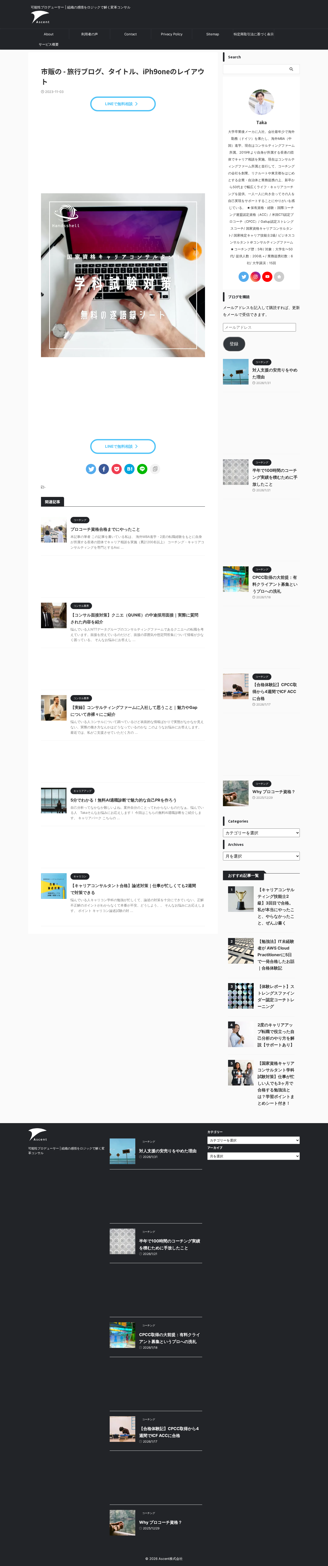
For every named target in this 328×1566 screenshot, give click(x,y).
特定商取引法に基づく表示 (254, 34)
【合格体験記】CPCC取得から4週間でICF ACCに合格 (274, 691)
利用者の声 (89, 34)
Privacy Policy (171, 34)
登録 (234, 343)
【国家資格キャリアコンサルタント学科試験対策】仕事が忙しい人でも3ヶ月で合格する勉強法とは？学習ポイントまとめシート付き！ (276, 1083)
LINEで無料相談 (119, 103)
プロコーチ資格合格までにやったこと (105, 529)
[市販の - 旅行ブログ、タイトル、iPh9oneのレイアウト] (129, 469)
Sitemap (212, 34)
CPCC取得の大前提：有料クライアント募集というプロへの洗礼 (275, 584)
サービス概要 (49, 44)
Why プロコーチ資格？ (273, 791)
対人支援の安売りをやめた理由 (168, 1150)
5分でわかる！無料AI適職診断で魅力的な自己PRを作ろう (123, 800)
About (49, 34)
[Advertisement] (123, 152)
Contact (130, 34)
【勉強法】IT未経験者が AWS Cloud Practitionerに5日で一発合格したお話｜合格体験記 (276, 955)
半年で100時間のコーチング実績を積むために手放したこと (275, 477)
